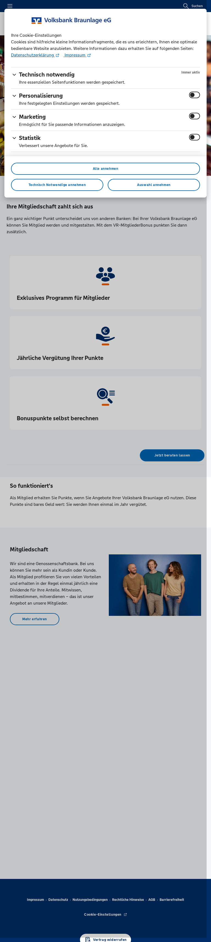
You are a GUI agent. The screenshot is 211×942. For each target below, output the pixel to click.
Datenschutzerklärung (33, 55)
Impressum (75, 55)
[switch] (194, 95)
